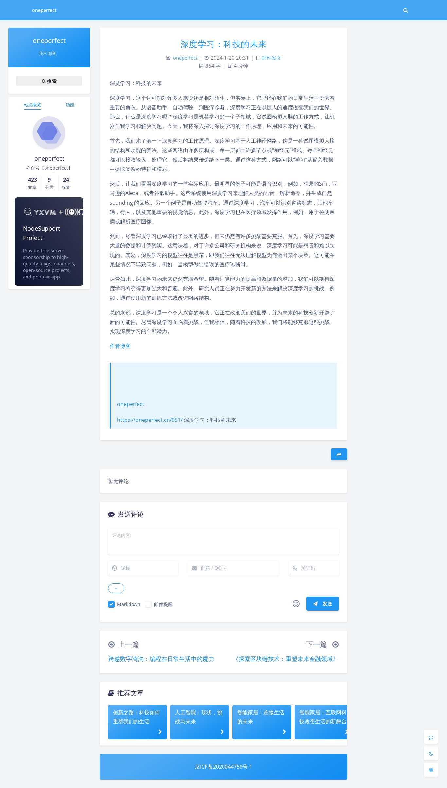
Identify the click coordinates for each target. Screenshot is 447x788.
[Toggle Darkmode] (431, 753)
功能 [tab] (70, 105)
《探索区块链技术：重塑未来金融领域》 (286, 659)
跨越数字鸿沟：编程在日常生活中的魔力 (161, 659)
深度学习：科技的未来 (223, 44)
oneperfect (44, 10)
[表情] (296, 604)
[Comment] (431, 737)
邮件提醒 (163, 604)
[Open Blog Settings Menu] (431, 770)
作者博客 (120, 345)
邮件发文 (271, 58)
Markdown (128, 604)
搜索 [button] (51, 81)
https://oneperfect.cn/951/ (150, 419)
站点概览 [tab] (32, 105)
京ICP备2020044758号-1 (223, 766)
